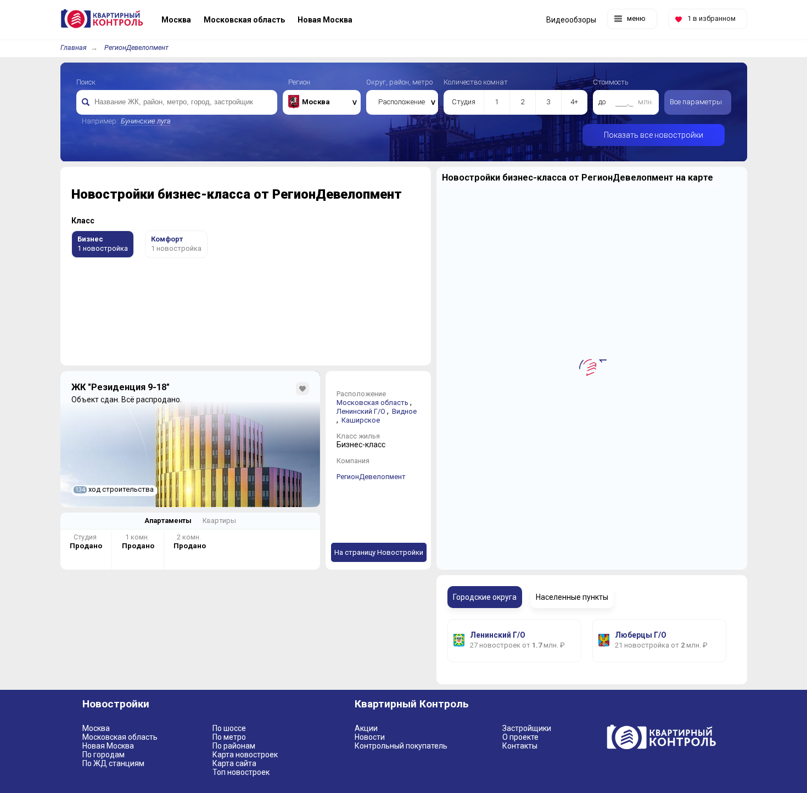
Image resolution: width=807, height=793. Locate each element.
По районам (233, 745)
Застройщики (526, 728)
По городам (103, 754)
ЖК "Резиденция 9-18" (120, 387)
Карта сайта (234, 763)
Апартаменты (168, 520)
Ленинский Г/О (361, 411)
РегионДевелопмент (136, 47)
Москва (96, 728)
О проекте (520, 737)
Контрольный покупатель (401, 745)
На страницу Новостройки (378, 552)
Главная (73, 47)
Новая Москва (108, 745)
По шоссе (229, 728)
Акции (366, 728)
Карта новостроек (245, 754)
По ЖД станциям (113, 763)
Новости (370, 737)
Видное (404, 411)
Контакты (519, 745)
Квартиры (219, 520)
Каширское (360, 420)
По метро (229, 737)
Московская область (372, 402)
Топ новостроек (241, 772)
